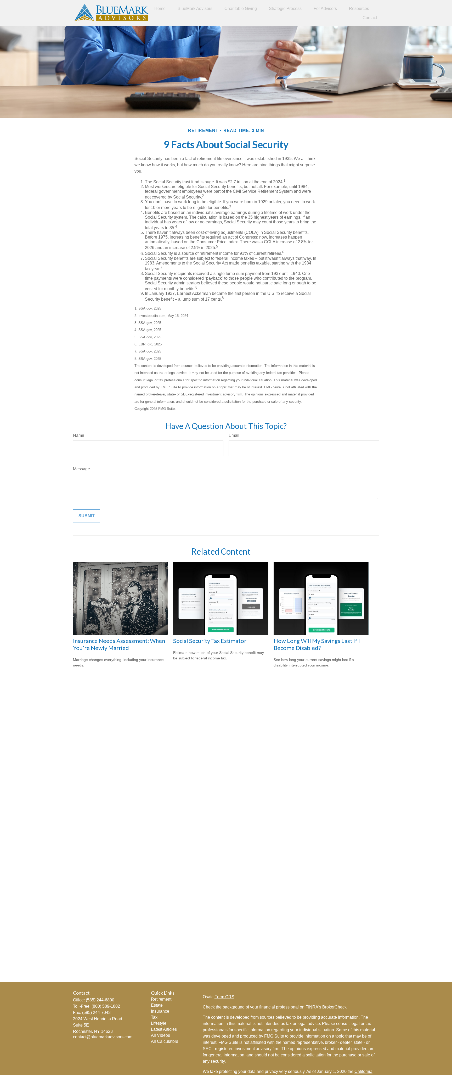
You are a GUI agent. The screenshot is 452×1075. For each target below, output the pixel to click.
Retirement (161, 999)
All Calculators (164, 1041)
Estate (157, 1005)
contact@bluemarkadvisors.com (102, 1037)
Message (81, 469)
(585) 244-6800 (100, 1000)
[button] (160, 8)
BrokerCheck (334, 1007)
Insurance (160, 1011)
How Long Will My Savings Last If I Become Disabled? (317, 644)
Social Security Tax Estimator (209, 640)
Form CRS (224, 997)
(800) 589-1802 (106, 1006)
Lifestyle (158, 1023)
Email (234, 435)
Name (78, 435)
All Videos (160, 1035)
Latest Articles (164, 1029)
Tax (154, 1017)
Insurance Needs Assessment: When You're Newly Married (119, 644)
